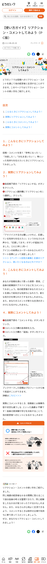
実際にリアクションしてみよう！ (20, 117)
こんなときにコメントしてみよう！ (22, 122)
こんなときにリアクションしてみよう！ (24, 112)
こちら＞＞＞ (15, 395)
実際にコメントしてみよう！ (18, 127)
